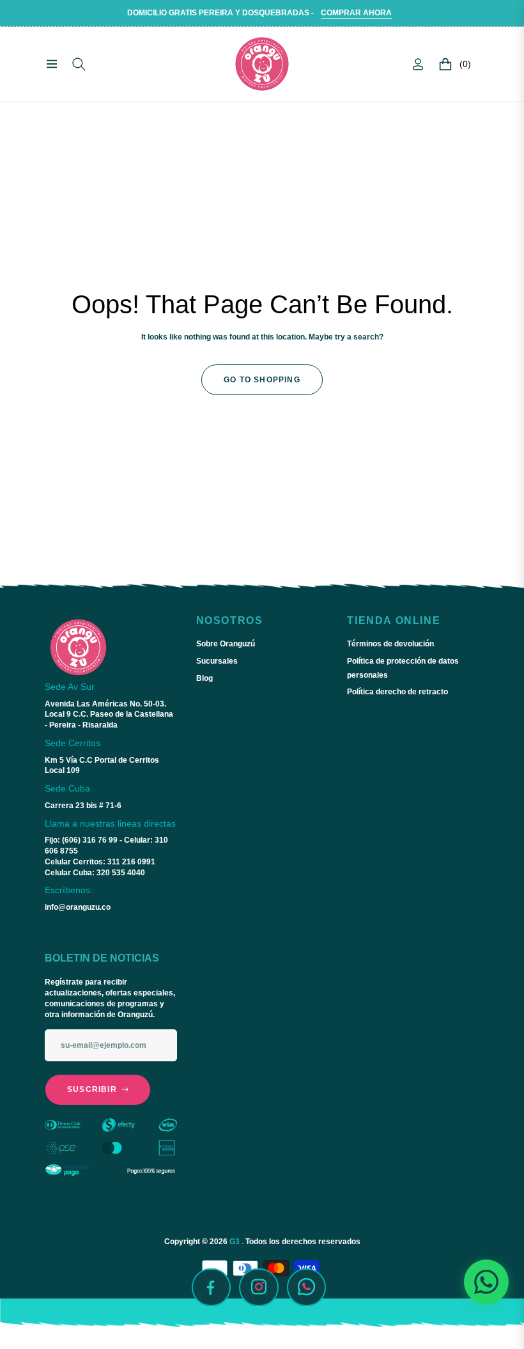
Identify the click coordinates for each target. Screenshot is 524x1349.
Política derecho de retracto (397, 691)
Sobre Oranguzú (225, 643)
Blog (204, 678)
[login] (418, 64)
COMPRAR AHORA (356, 12)
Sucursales (217, 661)
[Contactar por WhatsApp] (486, 1281)
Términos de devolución (390, 643)
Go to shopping (262, 379)
